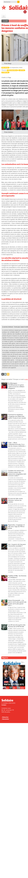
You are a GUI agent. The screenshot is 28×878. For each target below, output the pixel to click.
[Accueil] (7, 701)
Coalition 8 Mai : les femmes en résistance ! (17, 576)
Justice (21, 70)
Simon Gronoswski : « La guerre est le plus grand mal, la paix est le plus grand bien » (17, 603)
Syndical (5, 72)
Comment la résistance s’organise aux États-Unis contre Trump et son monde (17, 416)
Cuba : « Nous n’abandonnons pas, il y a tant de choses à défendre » (17, 444)
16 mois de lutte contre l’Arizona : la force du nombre (15, 500)
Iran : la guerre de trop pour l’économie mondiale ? (17, 545)
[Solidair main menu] (3, 16)
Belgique (5, 67)
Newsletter (5, 719)
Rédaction (5, 717)
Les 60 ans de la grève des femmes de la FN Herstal (16, 625)
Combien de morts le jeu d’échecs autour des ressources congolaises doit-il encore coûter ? (17, 473)
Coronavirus (12, 70)
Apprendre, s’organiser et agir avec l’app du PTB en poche (16, 526)
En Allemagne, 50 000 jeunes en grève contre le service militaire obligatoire (16, 385)
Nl (25, 12)
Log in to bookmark (2, 374)
